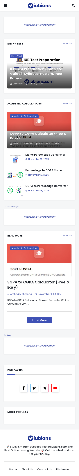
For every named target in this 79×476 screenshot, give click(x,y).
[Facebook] (24, 388)
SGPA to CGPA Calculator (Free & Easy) (38, 136)
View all (67, 43)
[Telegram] (45, 388)
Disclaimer (63, 469)
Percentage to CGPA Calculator (47, 170)
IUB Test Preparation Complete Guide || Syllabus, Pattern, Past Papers (36, 74)
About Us (27, 469)
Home (13, 469)
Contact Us (44, 469)
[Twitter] (34, 388)
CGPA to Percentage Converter (46, 186)
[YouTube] (55, 388)
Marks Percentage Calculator (45, 155)
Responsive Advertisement (39, 24)
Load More (39, 320)
